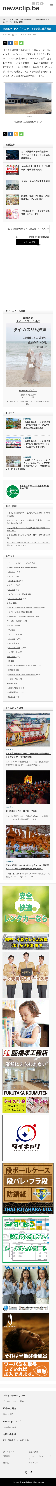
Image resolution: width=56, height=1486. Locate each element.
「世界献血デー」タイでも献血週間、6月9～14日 (35, 212)
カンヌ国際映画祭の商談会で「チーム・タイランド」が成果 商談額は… (35, 154)
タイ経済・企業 (30, 34)
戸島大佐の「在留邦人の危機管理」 (22, 616)
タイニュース (19, 34)
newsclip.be (26, 1482)
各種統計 (10, 683)
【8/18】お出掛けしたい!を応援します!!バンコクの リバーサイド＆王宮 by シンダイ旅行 (36, 444)
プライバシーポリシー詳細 (13, 1401)
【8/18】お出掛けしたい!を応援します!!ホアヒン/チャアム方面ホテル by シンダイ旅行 (36, 425)
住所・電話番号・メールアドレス (16, 1440)
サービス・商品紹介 (14, 621)
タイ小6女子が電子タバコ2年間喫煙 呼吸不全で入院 (35, 168)
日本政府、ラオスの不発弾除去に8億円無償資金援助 (38, 230)
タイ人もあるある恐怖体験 (18, 612)
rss (33, 3)
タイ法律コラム (13, 652)
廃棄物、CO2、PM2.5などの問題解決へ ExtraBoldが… (35, 197)
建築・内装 (14, 679)
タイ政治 (11, 639)
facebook (42, 3)
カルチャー (11, 585)
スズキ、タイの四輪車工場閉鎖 (35, 181)
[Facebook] (30, 1472)
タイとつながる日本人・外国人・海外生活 (24, 607)
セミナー (11, 576)
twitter (37, 3)
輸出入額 (11, 697)
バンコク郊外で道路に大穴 (17, 230)
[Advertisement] (28, 277)
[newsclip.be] (21, 8)
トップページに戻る (27, 242)
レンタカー (12, 625)
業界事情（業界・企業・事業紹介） (22, 674)
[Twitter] (25, 1472)
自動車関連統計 (14, 692)
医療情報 (11, 670)
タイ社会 (11, 643)
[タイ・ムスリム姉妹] (29, 385)
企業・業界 (11, 657)
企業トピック (13, 581)
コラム (9, 603)
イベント (11, 572)
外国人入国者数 (14, 688)
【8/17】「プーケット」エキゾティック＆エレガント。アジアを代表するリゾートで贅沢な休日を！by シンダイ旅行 (28, 464)
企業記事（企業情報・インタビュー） (22, 665)
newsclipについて (9, 1427)
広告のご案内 (8, 1414)
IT (9, 661)
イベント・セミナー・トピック (19, 563)
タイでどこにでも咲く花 (17, 594)
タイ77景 (11, 590)
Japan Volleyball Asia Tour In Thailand (22, 567)
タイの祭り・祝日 (15, 599)
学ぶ (10, 630)
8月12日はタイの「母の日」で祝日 (21, 811)
